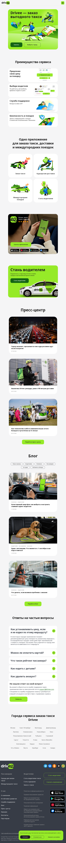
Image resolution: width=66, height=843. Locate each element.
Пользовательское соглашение (33, 803)
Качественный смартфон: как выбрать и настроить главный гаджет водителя (30, 505)
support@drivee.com (46, 689)
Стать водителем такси (32, 778)
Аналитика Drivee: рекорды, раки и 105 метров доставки (32, 388)
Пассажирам (50, 464)
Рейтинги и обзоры (37, 467)
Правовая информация (31, 806)
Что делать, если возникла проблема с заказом (29, 592)
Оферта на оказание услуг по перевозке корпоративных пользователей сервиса (33, 810)
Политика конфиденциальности (34, 791)
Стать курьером (29, 782)
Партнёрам (5, 818)
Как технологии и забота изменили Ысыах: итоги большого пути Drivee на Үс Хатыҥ (29, 430)
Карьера (4, 812)
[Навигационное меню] (62, 3)
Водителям (28, 464)
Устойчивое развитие (9, 799)
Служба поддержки (8, 802)
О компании (5, 795)
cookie (29, 833)
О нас (3, 791)
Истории (25, 467)
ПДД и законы (17, 464)
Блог (2, 805)
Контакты (4, 815)
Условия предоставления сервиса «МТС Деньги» (34, 825)
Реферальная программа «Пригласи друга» (31, 820)
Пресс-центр (5, 809)
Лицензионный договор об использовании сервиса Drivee (34, 816)
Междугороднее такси (9, 784)
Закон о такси (29, 785)
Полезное (39, 464)
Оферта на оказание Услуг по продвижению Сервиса (32, 798)
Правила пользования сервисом (33, 794)
